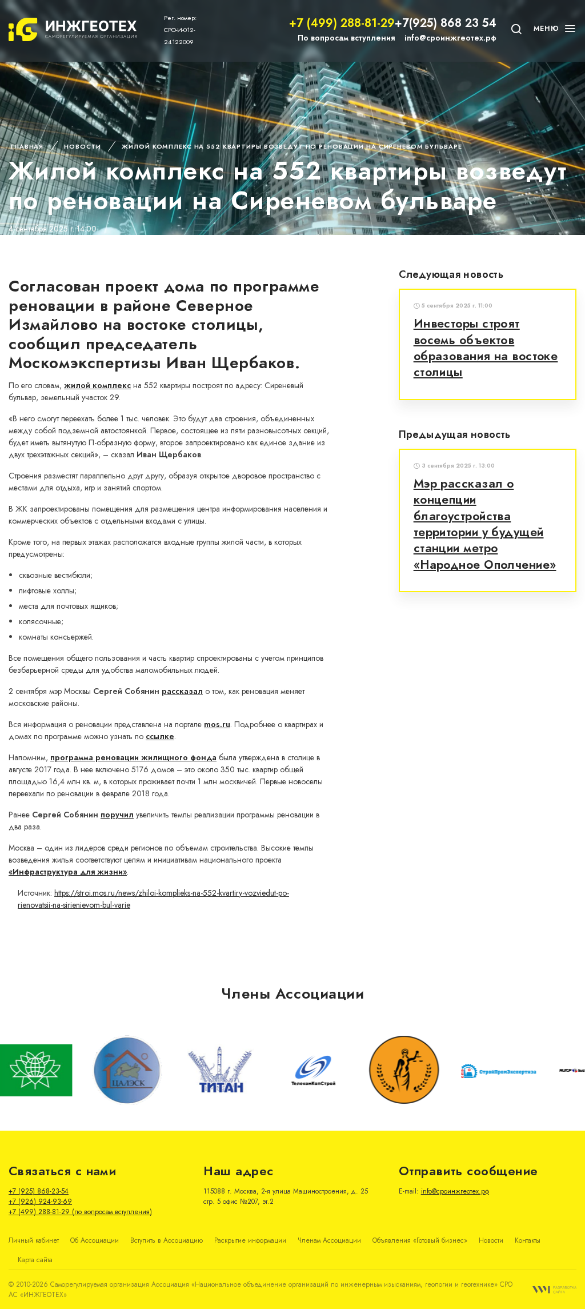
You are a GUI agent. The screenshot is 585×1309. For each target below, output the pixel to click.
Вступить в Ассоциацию (166, 1240)
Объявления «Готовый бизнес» (419, 1240)
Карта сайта (35, 1260)
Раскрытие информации (250, 1240)
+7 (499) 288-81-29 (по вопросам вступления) (80, 1212)
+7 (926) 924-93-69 (40, 1201)
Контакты (527, 1240)
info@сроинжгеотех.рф (450, 37)
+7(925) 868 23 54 (445, 23)
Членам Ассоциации (329, 1240)
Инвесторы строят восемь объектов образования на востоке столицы (486, 348)
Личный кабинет (34, 1240)
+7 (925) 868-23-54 (39, 1191)
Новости (82, 146)
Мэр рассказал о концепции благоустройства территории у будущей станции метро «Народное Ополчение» (485, 524)
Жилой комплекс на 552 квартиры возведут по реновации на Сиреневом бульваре (292, 146)
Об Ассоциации (94, 1240)
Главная (27, 146)
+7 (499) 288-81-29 (342, 23)
